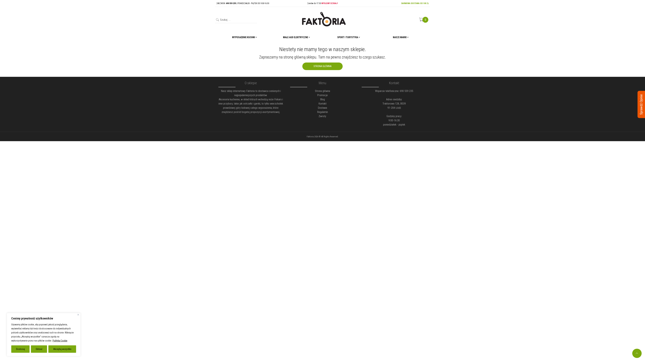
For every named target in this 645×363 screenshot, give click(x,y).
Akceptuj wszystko (62, 349)
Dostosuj (20, 349)
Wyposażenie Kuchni (243, 37)
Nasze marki (400, 37)
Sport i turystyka (347, 37)
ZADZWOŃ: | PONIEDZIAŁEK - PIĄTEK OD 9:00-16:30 (242, 3)
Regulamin (322, 112)
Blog (322, 99)
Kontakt (322, 103)
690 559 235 (406, 91)
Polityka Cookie (60, 340)
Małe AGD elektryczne (295, 37)
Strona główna (322, 91)
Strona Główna (323, 66)
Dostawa (322, 107)
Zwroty (322, 116)
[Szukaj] (217, 20)
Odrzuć (39, 349)
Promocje (322, 95)
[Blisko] (78, 314)
